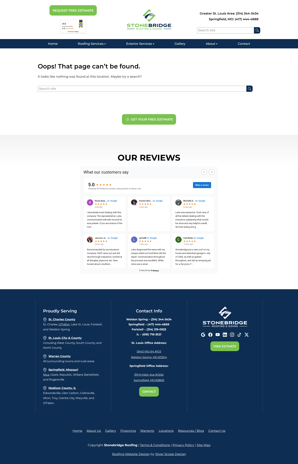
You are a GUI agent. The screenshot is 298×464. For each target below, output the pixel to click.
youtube (218, 334)
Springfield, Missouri (63, 369)
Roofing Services (90, 44)
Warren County (59, 356)
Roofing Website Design (131, 454)
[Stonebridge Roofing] (149, 19)
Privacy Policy (183, 445)
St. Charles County (61, 319)
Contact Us (216, 431)
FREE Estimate (224, 346)
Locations (166, 431)
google (203, 334)
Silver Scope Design (170, 454)
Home (53, 44)
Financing (128, 431)
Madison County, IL (62, 388)
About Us (94, 431)
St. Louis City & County (65, 338)
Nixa (46, 374)
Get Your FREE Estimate (151, 119)
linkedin (225, 334)
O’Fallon (64, 324)
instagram (232, 334)
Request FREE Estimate (73, 10)
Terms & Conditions (155, 445)
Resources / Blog (191, 431)
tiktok (239, 334)
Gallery (180, 44)
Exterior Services (139, 44)
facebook (210, 334)
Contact (244, 44)
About (210, 44)
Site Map (203, 445)
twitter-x (247, 334)
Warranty (147, 431)
